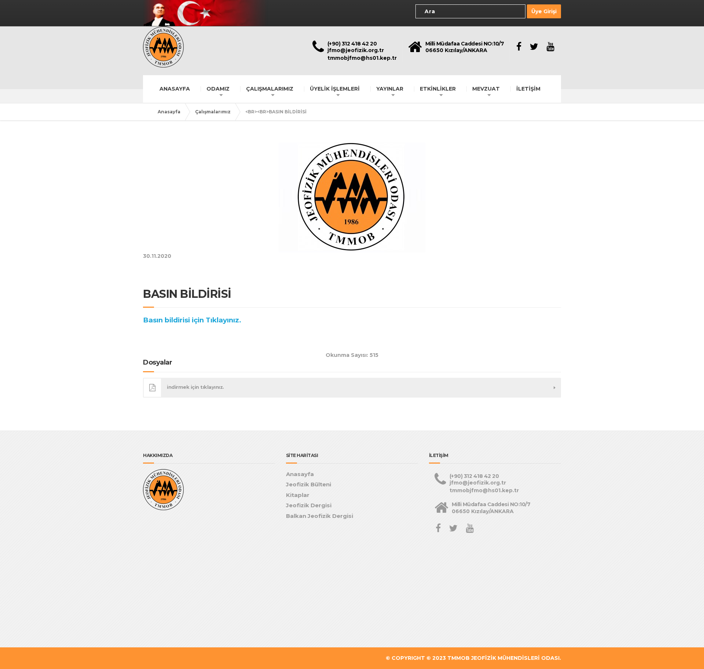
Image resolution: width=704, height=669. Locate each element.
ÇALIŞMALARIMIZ (269, 88)
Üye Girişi (544, 11)
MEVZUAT (486, 88)
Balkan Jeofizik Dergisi (319, 515)
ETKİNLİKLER (438, 88)
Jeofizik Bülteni (308, 484)
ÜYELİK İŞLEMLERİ (335, 88)
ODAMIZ (218, 88)
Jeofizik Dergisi (308, 505)
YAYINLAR (389, 88)
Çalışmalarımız (213, 111)
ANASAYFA (175, 88)
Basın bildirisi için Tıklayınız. (193, 320)
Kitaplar (297, 494)
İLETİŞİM (528, 88)
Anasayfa (169, 111)
